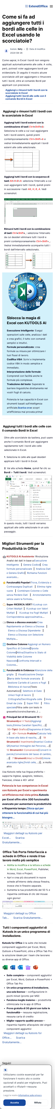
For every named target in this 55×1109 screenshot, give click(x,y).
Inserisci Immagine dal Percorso (28, 745)
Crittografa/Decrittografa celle (25, 699)
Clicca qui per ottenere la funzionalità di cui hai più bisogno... (25, 813)
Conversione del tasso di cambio (32, 754)
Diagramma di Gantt (39, 729)
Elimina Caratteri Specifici (27, 725)
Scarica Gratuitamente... (28, 917)
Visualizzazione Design (31, 674)
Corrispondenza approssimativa (24, 616)
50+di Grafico (17, 729)
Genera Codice (31, 564)
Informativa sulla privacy (30, 1095)
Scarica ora (24, 407)
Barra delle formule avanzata (24, 678)
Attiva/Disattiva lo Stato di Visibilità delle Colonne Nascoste (26, 656)
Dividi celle (30, 762)
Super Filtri (33, 703)
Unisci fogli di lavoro (19, 695)
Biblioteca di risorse (19, 686)
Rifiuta (37, 1102)
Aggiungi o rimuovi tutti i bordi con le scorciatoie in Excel (26, 91)
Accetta (14, 1102)
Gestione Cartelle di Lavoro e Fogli (26, 682)
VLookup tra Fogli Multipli (33, 612)
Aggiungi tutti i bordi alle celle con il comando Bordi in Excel (25, 97)
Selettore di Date (32, 690)
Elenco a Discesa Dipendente (24, 630)
